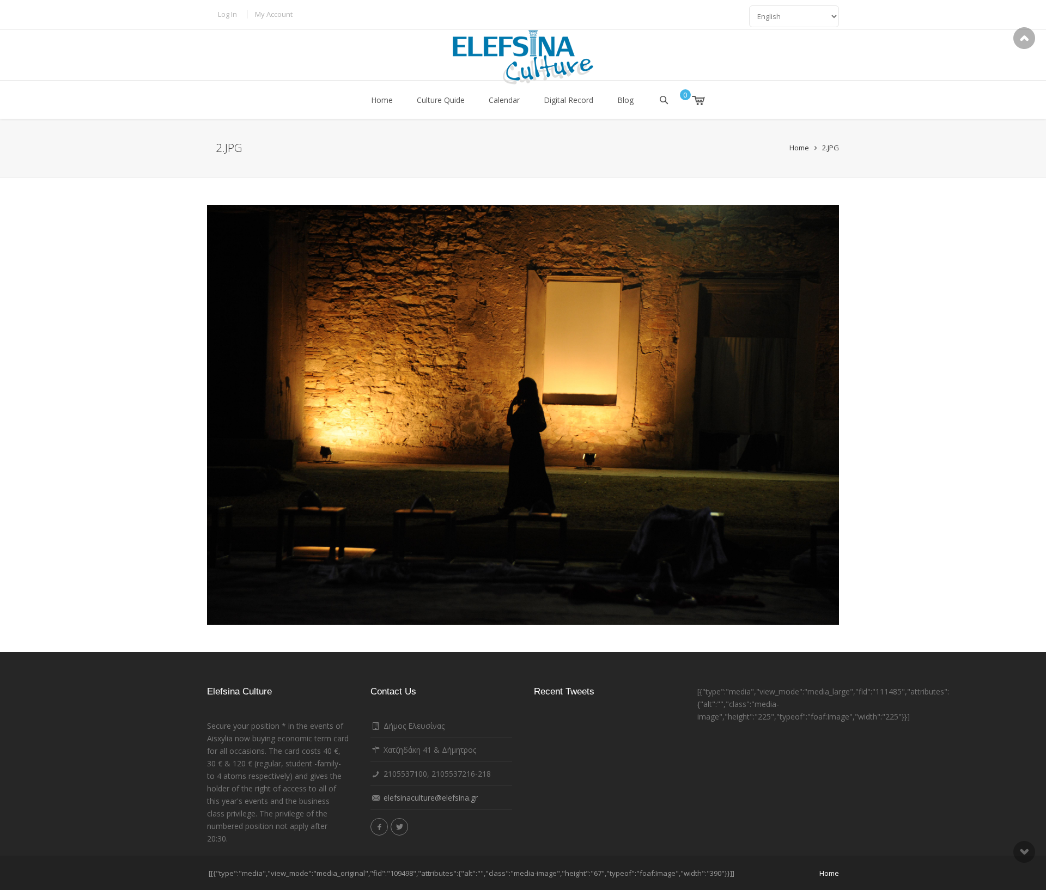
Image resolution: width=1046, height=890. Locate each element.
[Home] (523, 57)
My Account (274, 14)
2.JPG (830, 148)
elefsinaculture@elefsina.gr (431, 798)
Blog (625, 100)
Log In (227, 14)
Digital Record (568, 100)
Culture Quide (441, 100)
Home (382, 100)
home (829, 873)
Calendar (504, 100)
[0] (690, 100)
